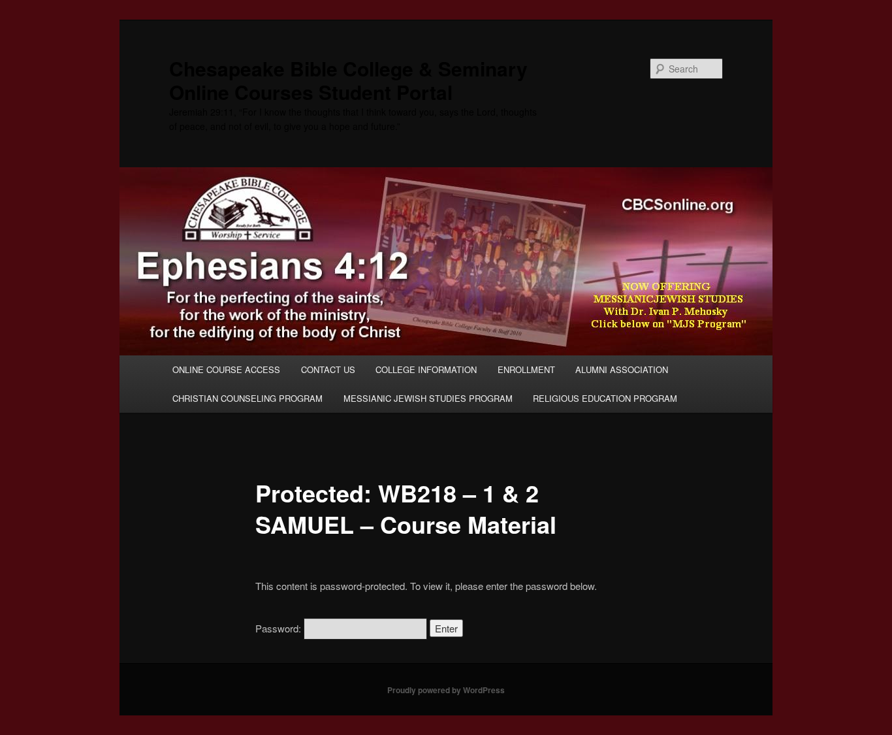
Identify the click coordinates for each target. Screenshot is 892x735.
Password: (279, 628)
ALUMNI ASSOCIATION (621, 369)
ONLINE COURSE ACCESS (226, 369)
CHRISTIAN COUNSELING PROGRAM (247, 398)
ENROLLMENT (526, 369)
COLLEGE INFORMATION (426, 369)
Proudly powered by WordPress (446, 690)
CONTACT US (328, 369)
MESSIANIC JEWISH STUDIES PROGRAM (428, 398)
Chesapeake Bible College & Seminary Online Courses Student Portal (348, 80)
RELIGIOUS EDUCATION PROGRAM (605, 398)
